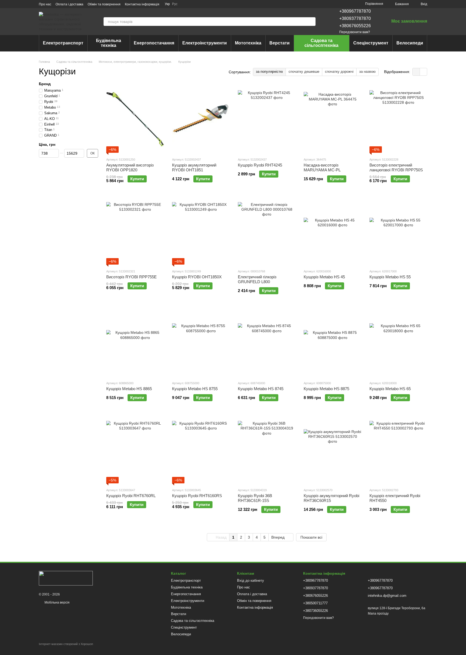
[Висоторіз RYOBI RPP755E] (135, 231)
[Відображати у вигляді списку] (423, 71)
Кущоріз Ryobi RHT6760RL (131, 495)
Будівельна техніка (108, 43)
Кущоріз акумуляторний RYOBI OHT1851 (194, 167)
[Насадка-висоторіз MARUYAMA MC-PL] (332, 119)
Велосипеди (409, 43)
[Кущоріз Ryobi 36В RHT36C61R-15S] (267, 449)
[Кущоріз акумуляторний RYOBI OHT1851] (201, 119)
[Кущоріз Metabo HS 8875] (332, 342)
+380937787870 (355, 18)
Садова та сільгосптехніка (321, 43)
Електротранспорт (63, 43)
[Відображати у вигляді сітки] (416, 71)
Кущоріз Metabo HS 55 (390, 277)
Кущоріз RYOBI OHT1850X (197, 277)
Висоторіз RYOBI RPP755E (131, 277)
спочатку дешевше (304, 72)
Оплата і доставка (69, 4)
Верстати (279, 43)
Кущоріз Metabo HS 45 (324, 277)
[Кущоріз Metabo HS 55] (398, 231)
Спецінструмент (370, 43)
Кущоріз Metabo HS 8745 (260, 388)
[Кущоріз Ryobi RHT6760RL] (135, 449)
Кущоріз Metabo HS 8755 (195, 388)
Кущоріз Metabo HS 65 (390, 388)
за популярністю (269, 72)
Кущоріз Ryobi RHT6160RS (197, 495)
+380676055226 (355, 25)
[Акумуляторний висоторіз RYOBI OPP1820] (135, 119)
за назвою (367, 72)
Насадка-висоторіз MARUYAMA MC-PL (322, 167)
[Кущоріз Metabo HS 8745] (267, 342)
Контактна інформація (142, 4)
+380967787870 (355, 11)
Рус (174, 4)
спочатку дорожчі (339, 72)
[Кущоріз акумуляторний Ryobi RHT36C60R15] (332, 449)
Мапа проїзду (378, 613)
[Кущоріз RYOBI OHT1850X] (201, 231)
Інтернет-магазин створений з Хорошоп (66, 644)
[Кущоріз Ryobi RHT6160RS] (201, 449)
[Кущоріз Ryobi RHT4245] (267, 119)
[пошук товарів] (311, 21)
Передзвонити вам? (354, 32)
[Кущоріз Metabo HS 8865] (135, 342)
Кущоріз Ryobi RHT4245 (260, 165)
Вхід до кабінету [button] (250, 580)
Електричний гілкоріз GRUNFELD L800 (257, 279)
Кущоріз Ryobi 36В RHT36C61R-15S (255, 498)
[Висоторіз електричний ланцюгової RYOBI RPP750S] (398, 119)
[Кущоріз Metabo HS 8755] (201, 342)
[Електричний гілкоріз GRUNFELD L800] (267, 231)
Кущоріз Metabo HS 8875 (326, 388)
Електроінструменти (204, 43)
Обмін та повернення (104, 4)
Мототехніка (248, 43)
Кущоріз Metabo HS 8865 (129, 388)
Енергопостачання (154, 43)
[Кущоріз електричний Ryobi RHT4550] (398, 449)
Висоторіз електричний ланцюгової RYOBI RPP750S (396, 167)
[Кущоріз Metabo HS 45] (332, 231)
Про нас (45, 4)
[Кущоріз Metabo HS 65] (398, 342)
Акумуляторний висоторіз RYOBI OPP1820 (130, 167)
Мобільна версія (57, 602)
